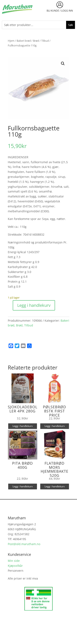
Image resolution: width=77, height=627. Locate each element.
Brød (36, 41)
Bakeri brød (24, 41)
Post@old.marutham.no (24, 544)
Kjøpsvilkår (15, 566)
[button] (63, 63)
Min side (14, 561)
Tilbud (45, 41)
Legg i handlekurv (34, 305)
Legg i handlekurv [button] (23, 426)
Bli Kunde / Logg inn (60, 10)
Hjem (11, 41)
